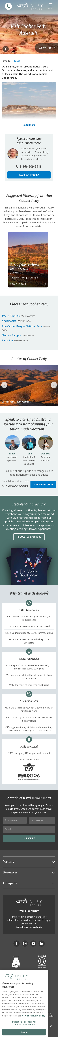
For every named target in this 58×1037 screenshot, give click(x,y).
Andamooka (9, 321)
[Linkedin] (42, 943)
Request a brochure (29, 536)
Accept (24, 1032)
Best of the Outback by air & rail (24, 267)
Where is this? (47, 47)
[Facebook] (16, 943)
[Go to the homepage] (30, 6)
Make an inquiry (29, 174)
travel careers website (29, 926)
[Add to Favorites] (5, 49)
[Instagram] (25, 943)
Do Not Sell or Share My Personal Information (24, 1023)
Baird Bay (7, 340)
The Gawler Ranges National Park (22, 326)
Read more (29, 124)
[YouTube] (33, 943)
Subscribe (29, 838)
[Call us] (8, 6)
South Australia (11, 315)
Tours (17, 60)
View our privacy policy (33, 1015)
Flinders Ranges (11, 335)
